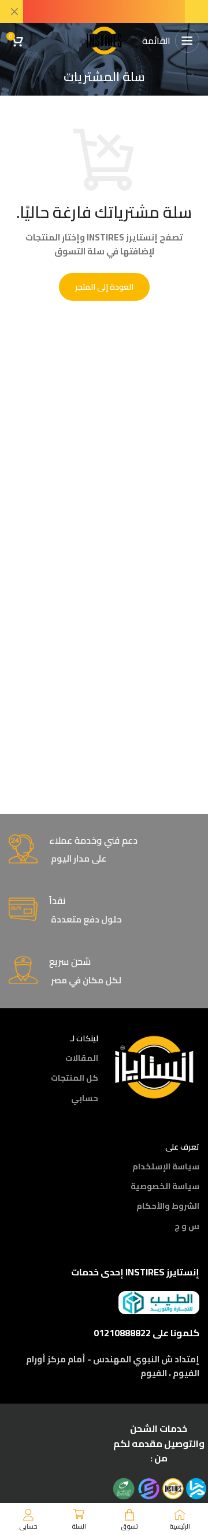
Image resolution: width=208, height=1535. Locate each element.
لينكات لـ (84, 1038)
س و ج (186, 1226)
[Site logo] (104, 39)
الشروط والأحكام (167, 1205)
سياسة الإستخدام (165, 1166)
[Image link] (154, 1066)
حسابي (84, 1098)
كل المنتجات (74, 1077)
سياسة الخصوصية (165, 1186)
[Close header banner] (14, 11)
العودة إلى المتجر (104, 286)
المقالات (81, 1058)
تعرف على (182, 1146)
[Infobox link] (104, 850)
